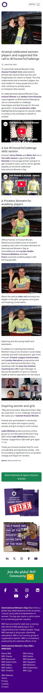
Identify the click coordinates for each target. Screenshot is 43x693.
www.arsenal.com (14, 460)
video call (22, 296)
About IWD (6, 653)
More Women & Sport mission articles (21, 476)
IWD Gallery (6, 667)
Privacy (4, 681)
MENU (32, 4)
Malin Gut (32, 155)
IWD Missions (29, 665)
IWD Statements (30, 667)
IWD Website (7, 675)
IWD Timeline (7, 670)
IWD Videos (6, 665)
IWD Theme (6, 656)
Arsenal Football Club (11, 72)
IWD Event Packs (8, 662)
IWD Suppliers (29, 662)
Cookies (5, 684)
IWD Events (28, 656)
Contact (4, 686)
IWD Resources (8, 659)
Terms (4, 678)
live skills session (9, 158)
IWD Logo (27, 670)
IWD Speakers (29, 659)
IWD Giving (28, 653)
